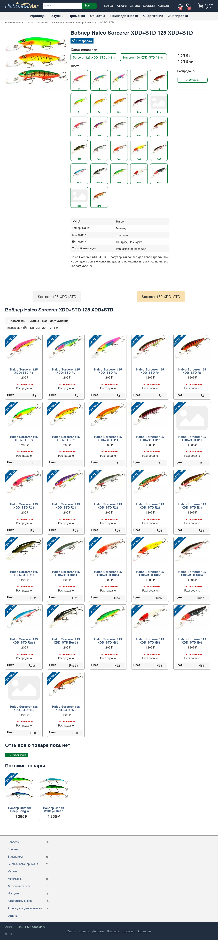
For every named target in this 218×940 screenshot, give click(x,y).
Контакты (164, 5)
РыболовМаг (13, 22)
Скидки (122, 5)
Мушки (28, 871)
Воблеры (57, 22)
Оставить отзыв (18, 755)
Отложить (194, 80)
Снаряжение (153, 15)
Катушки (57, 15)
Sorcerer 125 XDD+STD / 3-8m (94, 57)
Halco (69, 22)
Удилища (37, 15)
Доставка (149, 5)
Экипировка (178, 15)
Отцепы (28, 915)
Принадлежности (124, 15)
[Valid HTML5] (6, 934)
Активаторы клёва (28, 900)
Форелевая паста (28, 886)
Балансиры (28, 856)
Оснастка (97, 15)
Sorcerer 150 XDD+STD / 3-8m (143, 57)
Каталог (29, 22)
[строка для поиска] (62, 6)
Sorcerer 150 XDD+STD (161, 296)
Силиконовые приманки (28, 863)
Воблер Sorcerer (84, 22)
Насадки (28, 893)
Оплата (135, 5)
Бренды (109, 5)
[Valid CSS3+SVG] (11, 934)
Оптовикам (144, 931)
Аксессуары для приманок (28, 908)
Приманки (77, 15)
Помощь (128, 931)
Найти (89, 5)
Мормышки (28, 878)
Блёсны (28, 849)
